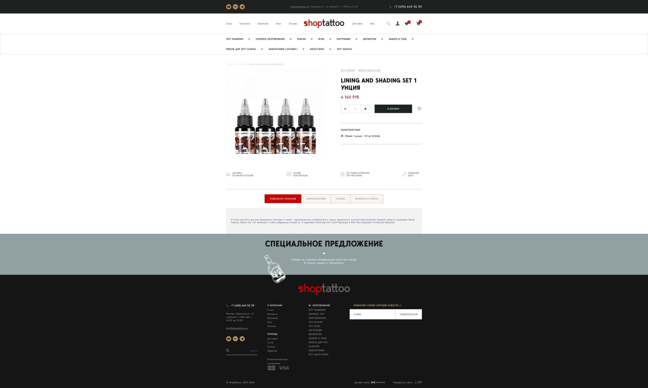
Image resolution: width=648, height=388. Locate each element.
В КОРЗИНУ (393, 108)
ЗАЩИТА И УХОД (317, 338)
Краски (301, 39)
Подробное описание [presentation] (283, 198)
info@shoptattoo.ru (300, 6)
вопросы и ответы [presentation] (366, 198)
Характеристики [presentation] (316, 198)
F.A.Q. (270, 342)
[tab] (283, 198)
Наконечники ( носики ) (282, 49)
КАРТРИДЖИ (315, 330)
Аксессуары (317, 49)
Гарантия (272, 350)
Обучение (263, 23)
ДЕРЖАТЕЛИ (314, 334)
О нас (229, 23)
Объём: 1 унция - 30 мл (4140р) (362, 136)
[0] (406, 23)
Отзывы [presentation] (340, 198)
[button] (365, 109)
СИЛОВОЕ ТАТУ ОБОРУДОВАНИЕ (317, 316)
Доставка (357, 23)
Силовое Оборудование (270, 39)
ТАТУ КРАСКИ (315, 322)
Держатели (369, 39)
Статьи (271, 346)
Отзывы (293, 23)
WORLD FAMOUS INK (369, 70)
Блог (278, 23)
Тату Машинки (234, 39)
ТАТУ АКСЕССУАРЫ (318, 354)
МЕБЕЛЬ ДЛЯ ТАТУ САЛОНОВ (318, 344)
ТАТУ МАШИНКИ (317, 310)
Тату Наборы (344, 49)
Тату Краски (348, 70)
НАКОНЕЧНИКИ (316, 350)
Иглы (321, 39)
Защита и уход (398, 39)
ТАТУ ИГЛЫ (314, 326)
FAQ (372, 23)
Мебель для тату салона (241, 49)
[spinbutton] (355, 109)
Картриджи (343, 39)
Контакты (245, 23)
